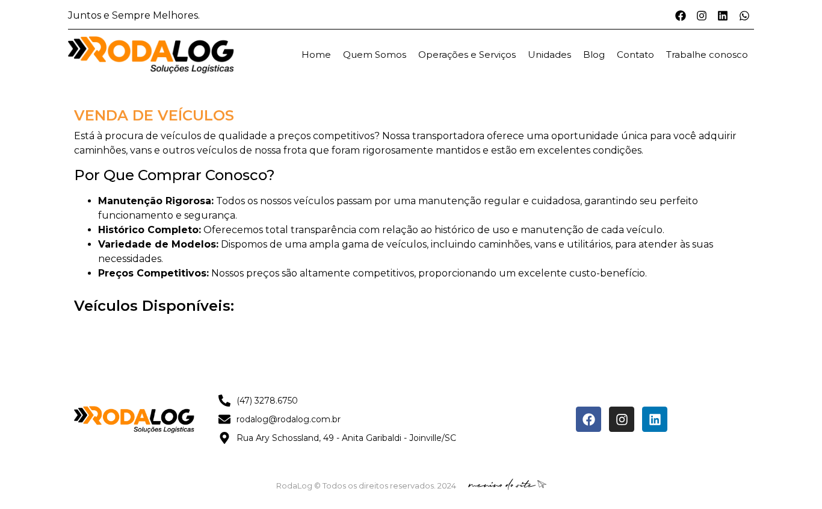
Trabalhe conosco (707, 54)
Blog (594, 54)
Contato (635, 54)
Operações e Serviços (467, 54)
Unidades (549, 54)
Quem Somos (374, 54)
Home (316, 54)
